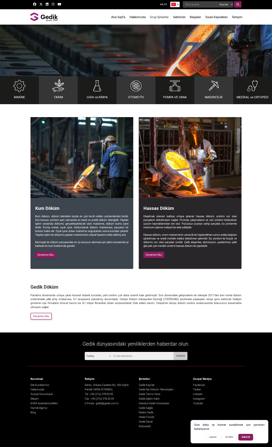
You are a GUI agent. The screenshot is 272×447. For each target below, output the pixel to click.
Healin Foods (146, 417)
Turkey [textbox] (90, 355)
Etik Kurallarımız (40, 385)
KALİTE (163, 4)
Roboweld (145, 426)
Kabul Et (246, 437)
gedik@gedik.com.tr (107, 403)
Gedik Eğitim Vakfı (149, 398)
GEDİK (44, 17)
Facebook (199, 385)
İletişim (237, 17)
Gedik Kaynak (147, 385)
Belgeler (195, 17)
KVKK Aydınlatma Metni (44, 403)
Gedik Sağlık (146, 407)
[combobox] (98, 356)
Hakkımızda (138, 17)
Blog (33, 412)
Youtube (198, 403)
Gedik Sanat (146, 421)
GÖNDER (180, 356)
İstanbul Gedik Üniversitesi (154, 403)
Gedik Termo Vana (149, 394)
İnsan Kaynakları (216, 17)
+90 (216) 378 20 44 (102, 398)
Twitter (197, 389)
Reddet (229, 437)
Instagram (199, 398)
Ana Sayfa (118, 17)
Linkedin (197, 394)
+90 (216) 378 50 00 (101, 394)
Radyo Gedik (146, 412)
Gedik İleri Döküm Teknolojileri (156, 389)
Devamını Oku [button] (46, 254)
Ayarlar (213, 437)
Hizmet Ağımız (39, 407)
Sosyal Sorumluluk (42, 394)
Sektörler (179, 17)
